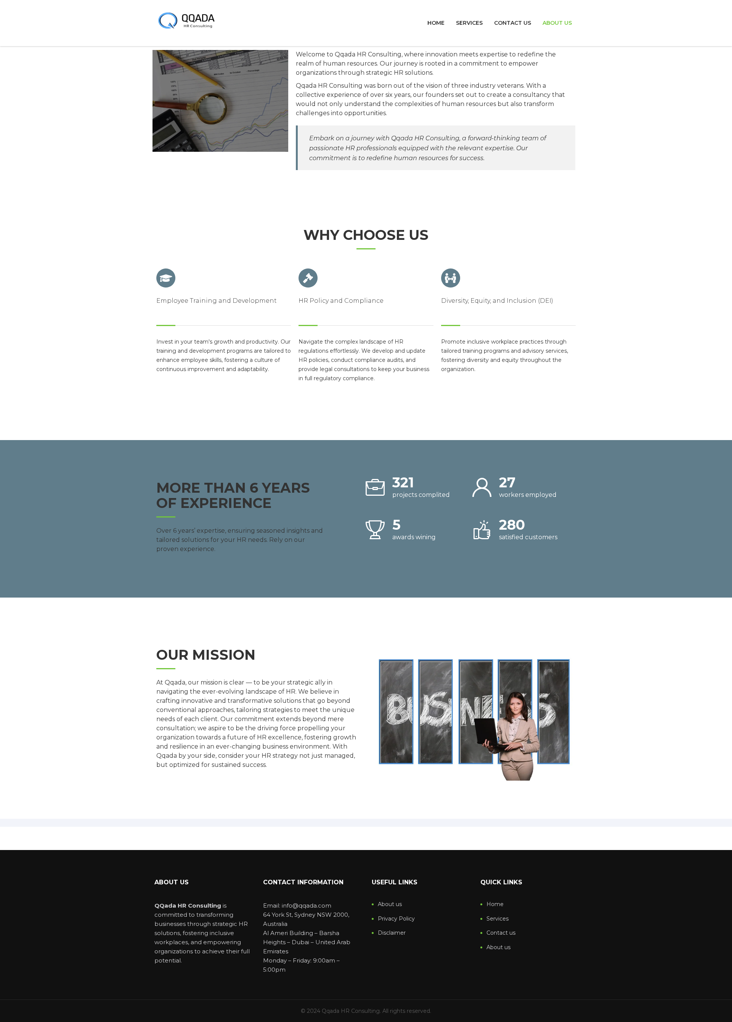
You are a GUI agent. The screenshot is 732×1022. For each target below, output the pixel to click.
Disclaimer (392, 933)
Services (469, 22)
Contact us (512, 22)
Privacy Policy (396, 919)
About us (557, 22)
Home (436, 22)
